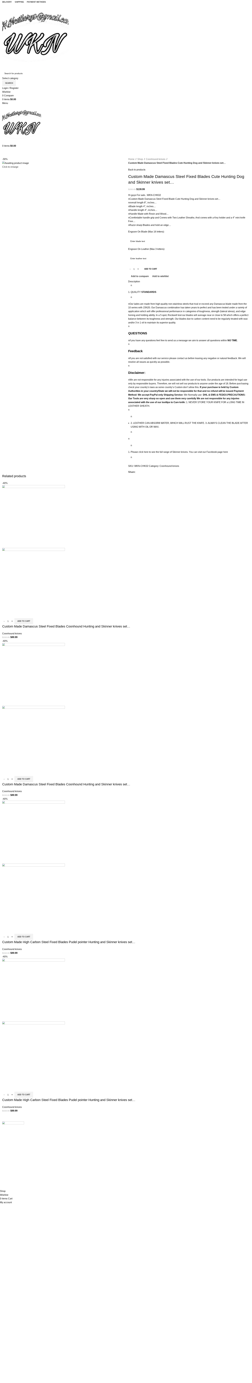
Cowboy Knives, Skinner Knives (81, 1134)
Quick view (13, 614)
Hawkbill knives (73, 1145)
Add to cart (150, 269)
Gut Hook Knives (74, 1178)
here (225, 452)
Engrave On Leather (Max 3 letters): (146, 249)
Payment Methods (200, 1145)
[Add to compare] (5, 614)
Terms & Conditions (201, 1151)
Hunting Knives (73, 1173)
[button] (23, 621)
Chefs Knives (72, 1184)
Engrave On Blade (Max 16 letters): (146, 231)
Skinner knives (180, 452)
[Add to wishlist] (21, 614)
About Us (133, 1129)
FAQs (131, 1140)
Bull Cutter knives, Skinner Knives (82, 1162)
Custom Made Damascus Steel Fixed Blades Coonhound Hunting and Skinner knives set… (66, 626)
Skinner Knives (73, 1151)
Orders (194, 1140)
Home (131, 159)
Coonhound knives (155, 159)
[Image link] (13, 1128)
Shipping (196, 1129)
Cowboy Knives (73, 1129)
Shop (140, 159)
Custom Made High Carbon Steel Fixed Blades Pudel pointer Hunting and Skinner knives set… (68, 942)
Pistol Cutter (71, 1167)
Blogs (131, 1145)
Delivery (195, 1134)
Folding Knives (73, 1156)
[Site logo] (35, 37)
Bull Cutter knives (74, 1140)
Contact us (133, 1134)
